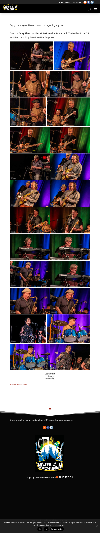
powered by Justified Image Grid (18, 384)
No (46, 529)
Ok (40, 529)
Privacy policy (57, 529)
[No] (96, 526)
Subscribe (77, 3)
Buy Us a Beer (64, 3)
